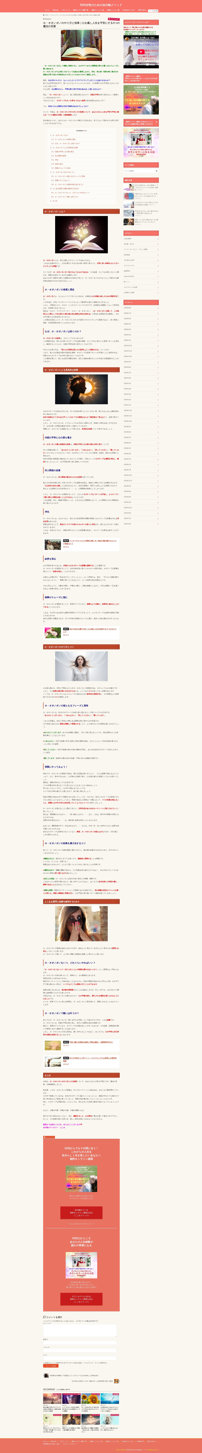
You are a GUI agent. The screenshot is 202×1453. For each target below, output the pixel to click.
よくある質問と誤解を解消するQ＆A (64, 188)
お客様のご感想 (129, 292)
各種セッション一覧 (113, 10)
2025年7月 (127, 372)
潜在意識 (127, 255)
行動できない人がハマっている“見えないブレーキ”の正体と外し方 (146, 196)
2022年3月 (127, 502)
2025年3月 (127, 394)
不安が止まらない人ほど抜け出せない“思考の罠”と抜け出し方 (146, 213)
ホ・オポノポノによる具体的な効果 (64, 147)
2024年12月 (128, 410)
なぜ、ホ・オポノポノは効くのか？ (65, 143)
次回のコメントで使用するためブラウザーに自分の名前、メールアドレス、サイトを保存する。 (76, 1363)
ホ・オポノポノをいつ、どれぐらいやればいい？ (70, 193)
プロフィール (66, 10)
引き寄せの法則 (129, 260)
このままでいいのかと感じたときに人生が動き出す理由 (146, 203)
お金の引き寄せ (129, 276)
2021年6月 (127, 524)
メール (46, 1347)
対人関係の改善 (58, 156)
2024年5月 (127, 448)
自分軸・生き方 (129, 244)
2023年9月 (127, 486)
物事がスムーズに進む (61, 168)
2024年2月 (127, 464)
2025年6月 (127, 378)
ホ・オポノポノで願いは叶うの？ (65, 197)
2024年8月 (127, 432)
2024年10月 (128, 421)
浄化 (54, 160)
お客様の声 (140, 1441)
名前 (45, 1339)
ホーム (47, 10)
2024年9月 (127, 426)
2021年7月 (127, 518)
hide (85, 130)
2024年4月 (127, 453)
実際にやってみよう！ (61, 180)
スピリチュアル (49, 1137)
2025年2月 (127, 399)
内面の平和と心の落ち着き (62, 152)
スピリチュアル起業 (130, 287)
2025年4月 (127, 389)
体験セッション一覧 (98, 10)
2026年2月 (127, 335)
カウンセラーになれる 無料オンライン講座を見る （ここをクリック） (81, 1299)
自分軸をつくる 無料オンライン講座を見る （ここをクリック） (81, 1213)
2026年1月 (127, 340)
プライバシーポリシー (70, 1444)
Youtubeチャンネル (129, 10)
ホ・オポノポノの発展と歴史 (63, 139)
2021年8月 (127, 513)
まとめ (53, 201)
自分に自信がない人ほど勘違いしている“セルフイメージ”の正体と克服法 (146, 187)
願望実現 (127, 271)
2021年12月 (128, 508)
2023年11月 (128, 480)
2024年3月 (127, 459)
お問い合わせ (142, 10)
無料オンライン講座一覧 (80, 10)
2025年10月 (128, 356)
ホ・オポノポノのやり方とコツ (62, 172)
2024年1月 (127, 470)
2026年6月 (127, 318)
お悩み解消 (127, 238)
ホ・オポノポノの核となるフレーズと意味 (68, 176)
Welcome (55, 10)
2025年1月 (127, 405)
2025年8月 (127, 367)
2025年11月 (128, 351)
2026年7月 (127, 313)
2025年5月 (127, 383)
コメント (47, 1323)
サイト (45, 1355)
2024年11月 (128, 416)
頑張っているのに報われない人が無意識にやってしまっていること (146, 222)
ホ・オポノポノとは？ (59, 135)
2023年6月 (127, 497)
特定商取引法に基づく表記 (51, 1444)
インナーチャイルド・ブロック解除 (136, 249)
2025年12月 (128, 345)
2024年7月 (127, 437)
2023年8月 (127, 491)
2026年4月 (127, 329)
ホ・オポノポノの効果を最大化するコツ (67, 184)
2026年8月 (127, 308)
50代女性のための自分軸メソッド (101, 5)
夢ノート (127, 282)
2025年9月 (127, 362)
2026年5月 (127, 324)
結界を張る (57, 164)
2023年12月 (128, 475)
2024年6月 (127, 443)
